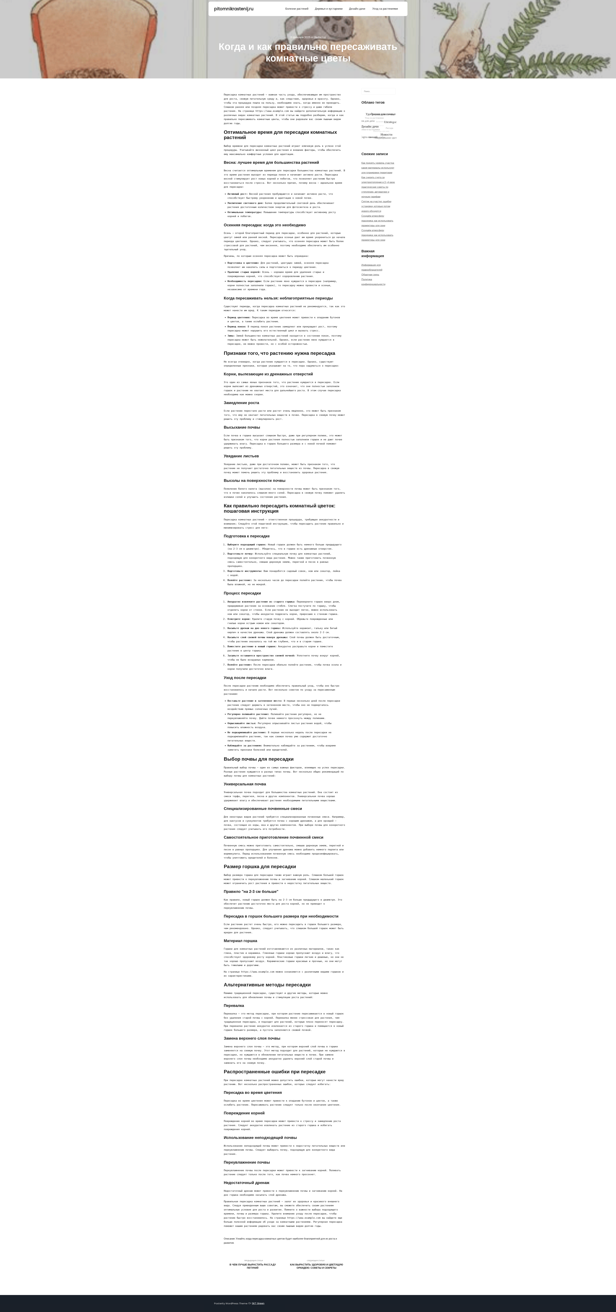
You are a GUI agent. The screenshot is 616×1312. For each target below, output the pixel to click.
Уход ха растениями (385, 8)
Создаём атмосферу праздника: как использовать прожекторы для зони (377, 220)
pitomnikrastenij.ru (230, 9)
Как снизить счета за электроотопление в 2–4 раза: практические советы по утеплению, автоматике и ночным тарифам (378, 187)
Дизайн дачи (357, 8)
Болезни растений (296, 8)
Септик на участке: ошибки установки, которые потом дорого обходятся (376, 206)
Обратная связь (370, 274)
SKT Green (258, 1303)
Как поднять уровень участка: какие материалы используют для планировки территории (377, 167)
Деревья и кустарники (329, 8)
